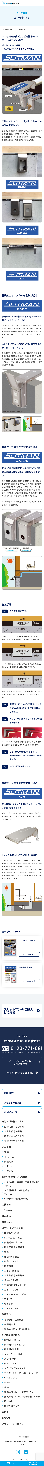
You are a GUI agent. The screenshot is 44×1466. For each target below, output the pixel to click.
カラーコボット (11, 1289)
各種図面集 (10, 1324)
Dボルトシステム (12, 1339)
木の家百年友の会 (12, 1102)
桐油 (6, 1387)
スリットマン (10, 1358)
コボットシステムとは (12, 1227)
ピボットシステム (12, 1308)
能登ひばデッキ (11, 1405)
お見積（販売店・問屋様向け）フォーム (18, 1192)
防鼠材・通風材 (11, 1349)
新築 (6, 1152)
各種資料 (6, 1314)
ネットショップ (10, 1112)
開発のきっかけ (11, 1232)
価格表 (5, 1411)
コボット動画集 (11, 1270)
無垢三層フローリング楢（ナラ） (19, 1391)
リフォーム (9, 1156)
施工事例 (6, 1146)
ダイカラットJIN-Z (13, 1354)
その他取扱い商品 (11, 1334)
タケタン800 (10, 1363)
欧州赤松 (8, 1401)
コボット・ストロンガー (15, 1294)
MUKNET (9, 1093)
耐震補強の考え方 (13, 1242)
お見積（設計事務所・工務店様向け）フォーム (22, 1184)
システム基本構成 (13, 1237)
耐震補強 (8, 1161)
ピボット (8, 1166)
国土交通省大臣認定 (14, 1247)
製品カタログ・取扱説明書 (17, 1329)
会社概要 (6, 1204)
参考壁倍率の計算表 (14, 1275)
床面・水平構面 (11, 1256)
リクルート (7, 1210)
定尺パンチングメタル (14, 1368)
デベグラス (21, 1372)
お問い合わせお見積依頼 (33, 1463)
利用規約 (6, 1216)
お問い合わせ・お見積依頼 (15, 1176)
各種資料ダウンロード (15, 1284)
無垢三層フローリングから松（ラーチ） (22, 1396)
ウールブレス (10, 1377)
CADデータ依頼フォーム (16, 1198)
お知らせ (6, 1417)
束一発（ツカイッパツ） (15, 1344)
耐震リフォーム (11, 1261)
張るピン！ (9, 1303)
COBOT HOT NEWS (12, 1423)
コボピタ (8, 1298)
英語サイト (7, 1222)
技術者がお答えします (12, 1121)
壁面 (6, 1251)
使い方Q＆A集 (11, 1280)
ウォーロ (8, 1382)
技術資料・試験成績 (14, 1319)
